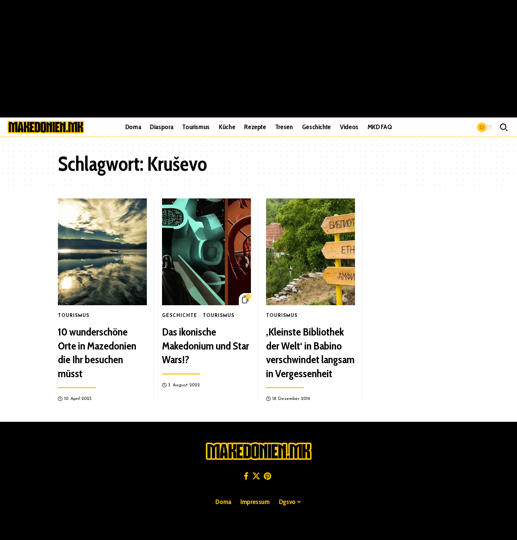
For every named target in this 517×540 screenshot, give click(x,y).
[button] (504, 127)
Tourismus (73, 316)
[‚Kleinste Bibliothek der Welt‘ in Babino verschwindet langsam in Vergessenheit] (310, 251)
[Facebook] (246, 476)
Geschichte (179, 316)
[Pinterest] (267, 476)
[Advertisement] (258, 59)
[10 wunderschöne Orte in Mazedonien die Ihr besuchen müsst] (102, 251)
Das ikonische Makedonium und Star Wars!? (205, 345)
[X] (256, 476)
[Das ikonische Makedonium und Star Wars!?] (206, 251)
